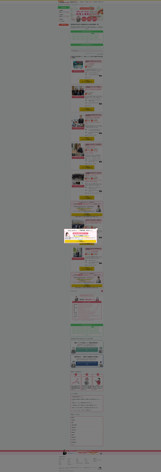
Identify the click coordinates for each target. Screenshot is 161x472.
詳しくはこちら (80, 239)
